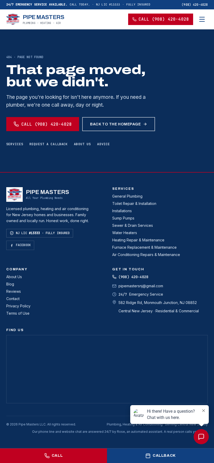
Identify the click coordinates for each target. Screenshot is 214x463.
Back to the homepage (115, 124)
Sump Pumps (123, 218)
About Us (14, 277)
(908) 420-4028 (195, 5)
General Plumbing (127, 196)
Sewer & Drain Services (132, 225)
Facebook (23, 245)
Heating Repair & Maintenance (138, 240)
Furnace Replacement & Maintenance (144, 247)
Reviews (13, 291)
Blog (10, 284)
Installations (122, 211)
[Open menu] (202, 19)
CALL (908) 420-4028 (164, 19)
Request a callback (48, 144)
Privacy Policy (18, 306)
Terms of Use (17, 313)
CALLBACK (164, 455)
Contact (13, 298)
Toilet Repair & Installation (134, 203)
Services (14, 144)
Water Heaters (124, 232)
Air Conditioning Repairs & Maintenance (146, 254)
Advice (103, 144)
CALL (57, 455)
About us (82, 144)
